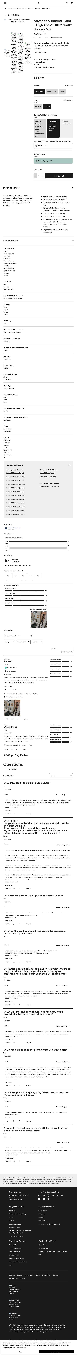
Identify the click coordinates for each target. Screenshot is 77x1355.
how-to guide (59, 219)
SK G (5, 730)
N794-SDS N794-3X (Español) (15, 499)
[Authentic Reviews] (13, 528)
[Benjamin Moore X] (62, 1196)
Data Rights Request (16, 1233)
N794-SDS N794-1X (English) (15, 480)
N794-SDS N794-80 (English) (15, 510)
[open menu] (5, 3)
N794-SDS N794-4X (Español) (15, 506)
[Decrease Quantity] (35, 175)
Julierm (5, 936)
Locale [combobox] (35, 642)
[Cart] (71, 3)
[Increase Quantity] (42, 175)
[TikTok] (48, 1199)
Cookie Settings (21, 1347)
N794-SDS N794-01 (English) (15, 473)
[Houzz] (39, 1199)
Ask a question (12, 769)
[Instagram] (44, 1196)
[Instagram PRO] (48, 1195)
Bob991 (5, 1017)
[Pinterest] (57, 1196)
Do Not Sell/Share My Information (20, 1230)
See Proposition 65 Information (49, 486)
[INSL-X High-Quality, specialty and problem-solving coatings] (18, 1303)
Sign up (11, 1195)
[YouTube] (53, 1196)
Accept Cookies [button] (56, 1352)
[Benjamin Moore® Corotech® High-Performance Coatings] (18, 1289)
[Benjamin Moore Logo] (38, 3)
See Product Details (40, 52)
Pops (4, 1052)
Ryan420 (5, 786)
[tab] (7, 52)
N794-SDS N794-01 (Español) (15, 476)
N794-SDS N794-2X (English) (15, 488)
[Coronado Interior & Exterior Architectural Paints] (18, 1316)
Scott (4, 1133)
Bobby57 (5, 898)
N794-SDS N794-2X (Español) (15, 495)
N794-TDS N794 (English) (47, 473)
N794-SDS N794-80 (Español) (15, 514)
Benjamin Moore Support (11, 807)
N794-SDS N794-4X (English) (15, 503)
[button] (67, 3)
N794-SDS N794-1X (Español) (15, 484)
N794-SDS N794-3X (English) (15, 491)
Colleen (5, 836)
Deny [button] (20, 1352)
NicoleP (5, 1098)
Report (25, 719)
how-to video (51, 222)
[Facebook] (39, 1196)
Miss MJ (6, 664)
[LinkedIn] (44, 1199)
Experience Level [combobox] (22, 642)
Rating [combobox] (7, 642)
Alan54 (5, 976)
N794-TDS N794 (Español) (48, 476)
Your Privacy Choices (16, 1236)
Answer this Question (62, 795)
